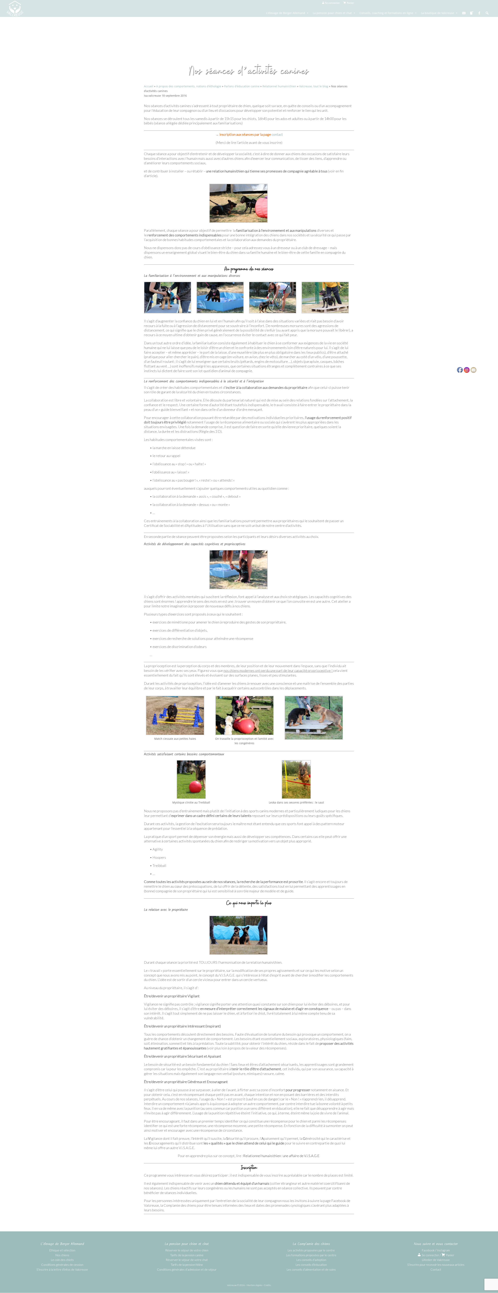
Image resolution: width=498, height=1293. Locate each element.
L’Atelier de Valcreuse (436, 1260)
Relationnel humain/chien (279, 86)
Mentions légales (254, 1285)
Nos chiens (62, 1255)
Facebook (428, 1250)
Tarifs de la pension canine (186, 1255)
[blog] (471, 13)
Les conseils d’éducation (311, 1264)
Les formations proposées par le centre (311, 1255)
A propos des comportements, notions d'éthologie (188, 86)
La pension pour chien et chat (332, 13)
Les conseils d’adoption (311, 1260)
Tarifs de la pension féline (187, 1264)
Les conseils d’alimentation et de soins (311, 1269)
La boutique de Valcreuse (437, 13)
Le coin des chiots (62, 1260)
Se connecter (430, 1255)
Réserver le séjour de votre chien (186, 1250)
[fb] (479, 13)
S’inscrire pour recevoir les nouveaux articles (435, 1264)
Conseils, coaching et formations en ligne (386, 13)
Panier (449, 1255)
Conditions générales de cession (62, 1264)
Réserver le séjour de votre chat (187, 1260)
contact (277, 134)
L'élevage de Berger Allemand (285, 13)
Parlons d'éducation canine (242, 86)
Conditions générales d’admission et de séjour (187, 1269)
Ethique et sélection (62, 1250)
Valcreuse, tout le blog (313, 86)
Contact (435, 1269)
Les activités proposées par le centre (311, 1250)
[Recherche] (487, 13)
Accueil (148, 86)
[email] (464, 13)
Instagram (443, 1250)
